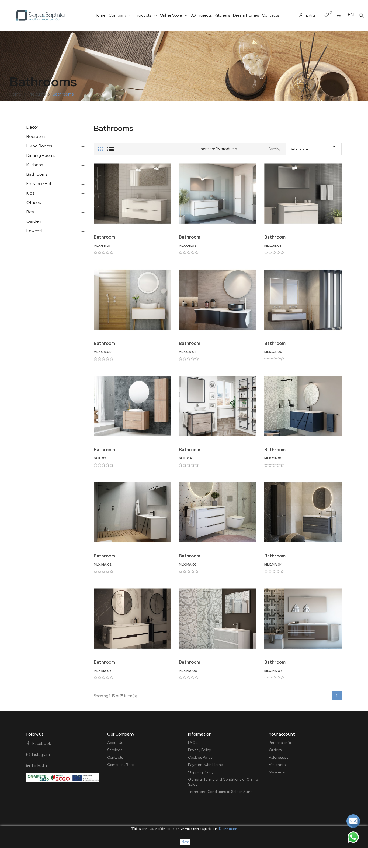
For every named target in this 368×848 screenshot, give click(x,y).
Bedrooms (36, 136)
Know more (228, 829)
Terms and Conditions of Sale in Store (220, 791)
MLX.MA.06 (188, 671)
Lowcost (34, 231)
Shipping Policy (200, 772)
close (185, 842)
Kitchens (222, 15)
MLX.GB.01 (102, 245)
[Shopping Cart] (338, 15)
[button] (361, 15)
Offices (33, 202)
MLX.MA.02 (103, 564)
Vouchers (277, 764)
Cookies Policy (200, 757)
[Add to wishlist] (170, 170)
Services (114, 749)
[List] (110, 147)
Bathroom (104, 237)
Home (100, 15)
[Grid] (100, 147)
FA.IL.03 (100, 458)
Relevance (313, 147)
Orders (275, 749)
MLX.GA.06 (273, 352)
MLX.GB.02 (187, 245)
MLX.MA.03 (188, 564)
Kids (30, 193)
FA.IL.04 (185, 458)
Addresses (278, 757)
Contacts (270, 15)
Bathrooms (36, 174)
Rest (30, 212)
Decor (32, 127)
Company (117, 15)
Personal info (280, 742)
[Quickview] (132, 223)
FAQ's (193, 742)
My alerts (277, 772)
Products (143, 15)
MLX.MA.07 (273, 671)
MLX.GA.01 (187, 352)
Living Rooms (39, 146)
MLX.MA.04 (273, 564)
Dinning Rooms (40, 155)
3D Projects (201, 15)
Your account (282, 734)
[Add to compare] (170, 185)
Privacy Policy (199, 749)
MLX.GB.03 (273, 245)
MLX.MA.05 (103, 671)
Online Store (171, 15)
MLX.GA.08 (103, 352)
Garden (33, 221)
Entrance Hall (39, 183)
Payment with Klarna (205, 764)
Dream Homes (246, 15)
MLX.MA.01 (272, 458)
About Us (115, 742)
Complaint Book (120, 764)
